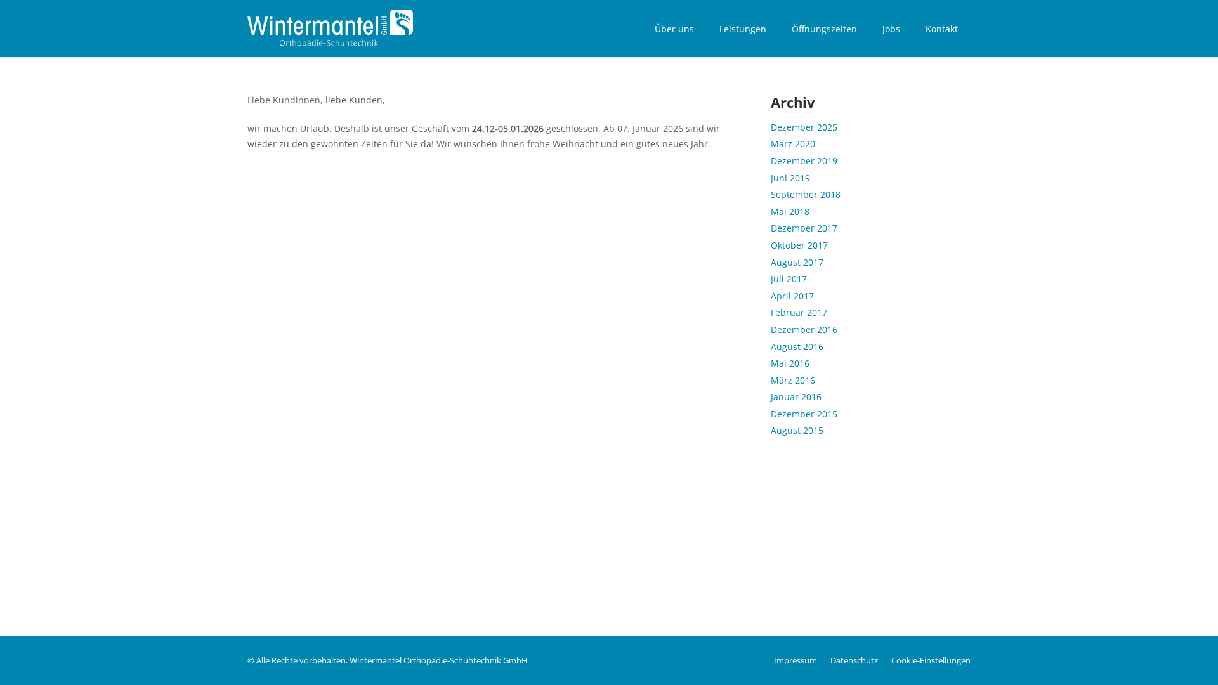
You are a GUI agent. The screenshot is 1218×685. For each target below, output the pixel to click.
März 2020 (793, 144)
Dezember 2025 (804, 127)
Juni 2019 (790, 178)
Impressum (795, 660)
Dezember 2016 (804, 329)
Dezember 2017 (804, 228)
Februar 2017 (799, 312)
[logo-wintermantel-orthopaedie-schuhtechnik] (330, 29)
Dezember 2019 (804, 161)
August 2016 (797, 347)
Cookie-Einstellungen (931, 660)
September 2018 (806, 194)
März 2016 (793, 380)
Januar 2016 (796, 397)
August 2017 (797, 262)
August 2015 (797, 430)
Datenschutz (854, 660)
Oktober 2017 (799, 245)
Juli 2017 (789, 279)
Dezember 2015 (804, 414)
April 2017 (792, 296)
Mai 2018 (790, 212)
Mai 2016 (790, 363)
